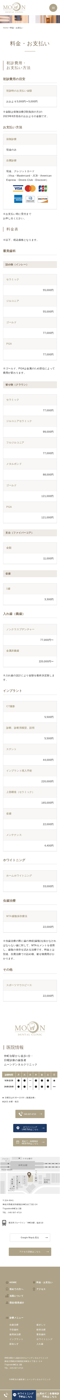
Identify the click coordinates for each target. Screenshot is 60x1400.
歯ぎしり (41, 1324)
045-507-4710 (30, 1114)
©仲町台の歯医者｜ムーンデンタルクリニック (30, 1379)
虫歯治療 (14, 1324)
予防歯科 (14, 1329)
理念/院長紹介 (17, 1302)
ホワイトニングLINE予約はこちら (30, 1128)
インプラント (16, 1339)
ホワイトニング (44, 1339)
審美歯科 (41, 1334)
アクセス (41, 1289)
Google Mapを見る (30, 1237)
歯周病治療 (15, 1334)
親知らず (14, 1344)
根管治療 (41, 1329)
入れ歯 (39, 1344)
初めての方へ (17, 1289)
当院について (17, 1296)
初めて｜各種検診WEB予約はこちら (30, 1142)
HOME (13, 1282)
